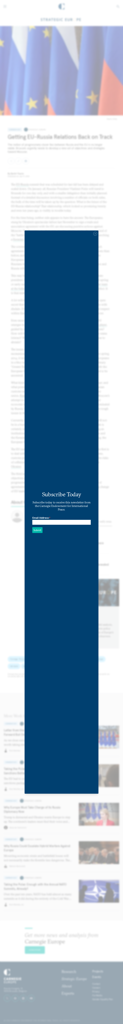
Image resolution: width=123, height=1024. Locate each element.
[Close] (95, 233)
